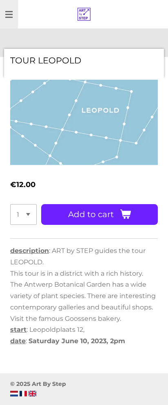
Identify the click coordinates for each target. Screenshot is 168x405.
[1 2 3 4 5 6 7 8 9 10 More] (23, 214)
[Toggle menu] (9, 14)
